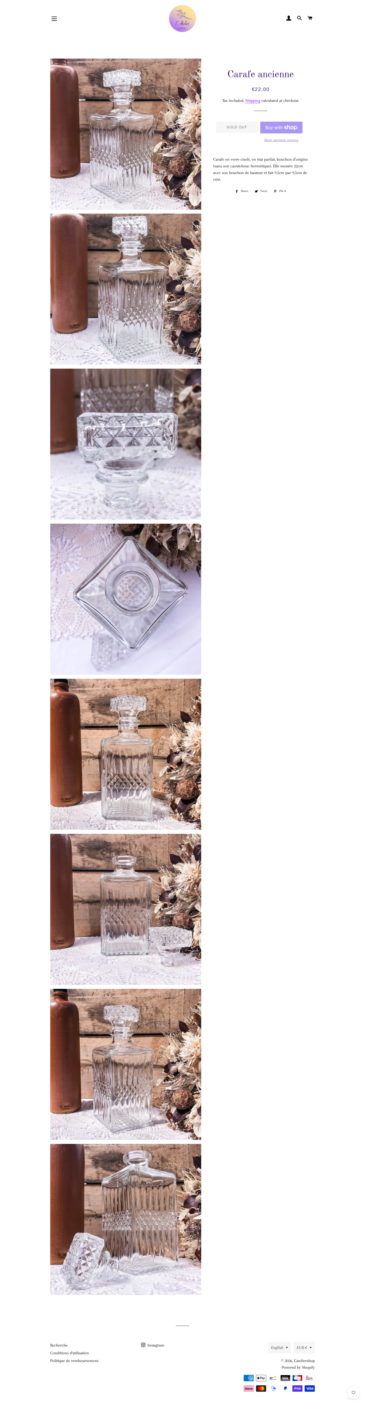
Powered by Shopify (298, 1367)
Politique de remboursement (74, 1360)
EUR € (302, 1347)
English (277, 1347)
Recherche (59, 1345)
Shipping (252, 100)
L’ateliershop (304, 1360)
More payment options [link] (281, 140)
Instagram (155, 1345)
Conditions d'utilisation (69, 1353)
